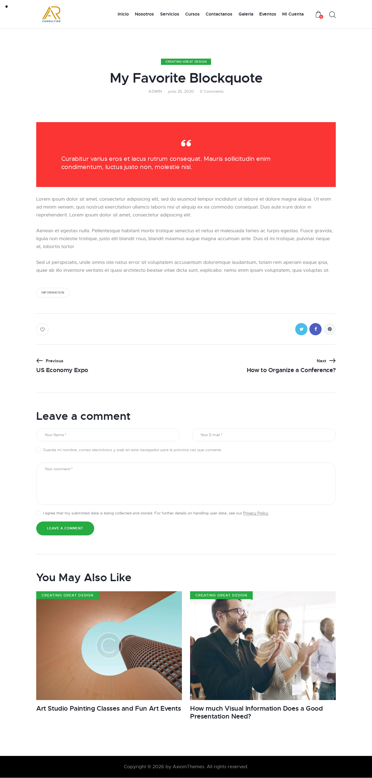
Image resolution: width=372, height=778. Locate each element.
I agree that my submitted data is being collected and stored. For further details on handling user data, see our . (156, 513)
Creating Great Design (186, 62)
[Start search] (332, 14)
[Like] (43, 329)
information (52, 292)
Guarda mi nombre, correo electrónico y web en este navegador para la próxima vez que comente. (132, 449)
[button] (301, 329)
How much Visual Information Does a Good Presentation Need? (256, 712)
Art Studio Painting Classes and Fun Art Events (108, 709)
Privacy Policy (255, 513)
